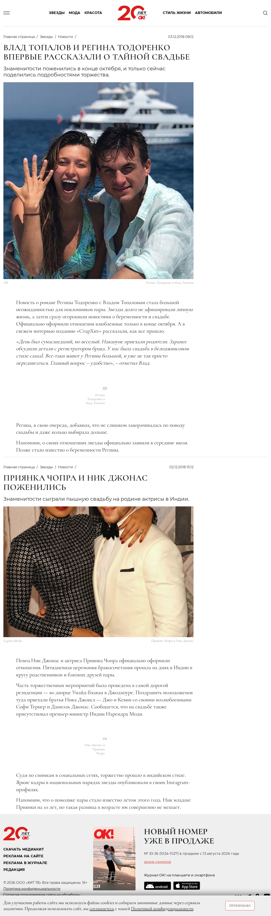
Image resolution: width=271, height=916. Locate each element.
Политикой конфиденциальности (162, 908)
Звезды (57, 13)
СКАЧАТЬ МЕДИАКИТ (23, 849)
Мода (74, 13)
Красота (93, 13)
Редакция (14, 870)
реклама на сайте (23, 856)
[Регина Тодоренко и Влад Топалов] (105, 388)
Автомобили (208, 13)
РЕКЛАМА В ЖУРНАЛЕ (25, 863)
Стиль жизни (177, 13)
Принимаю (240, 905)
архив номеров (157, 862)
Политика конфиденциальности (31, 889)
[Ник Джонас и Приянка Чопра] (105, 739)
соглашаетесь (102, 908)
